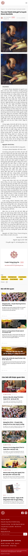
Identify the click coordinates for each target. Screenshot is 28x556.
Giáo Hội (2, 543)
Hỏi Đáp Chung (13, 545)
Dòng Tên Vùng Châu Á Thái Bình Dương (10, 522)
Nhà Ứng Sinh (4, 529)
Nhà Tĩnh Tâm (18, 526)
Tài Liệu (12, 543)
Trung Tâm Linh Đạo (5, 524)
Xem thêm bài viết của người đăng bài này (14, 265)
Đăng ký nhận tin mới (5, 531)
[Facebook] (22, 513)
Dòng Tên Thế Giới (5, 519)
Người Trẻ (17, 543)
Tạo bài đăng (18, 540)
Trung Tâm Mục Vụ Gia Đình (7, 526)
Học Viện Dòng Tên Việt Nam (18, 524)
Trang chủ (3, 9)
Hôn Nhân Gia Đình (5, 545)
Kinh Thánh (7, 543)
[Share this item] (25, 316)
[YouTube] (26, 513)
